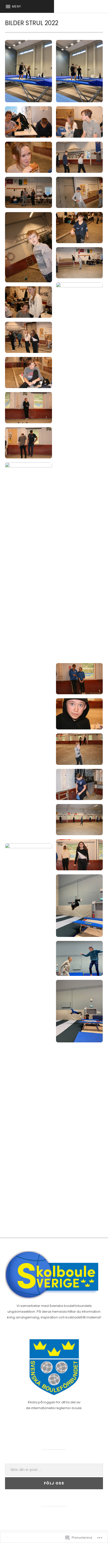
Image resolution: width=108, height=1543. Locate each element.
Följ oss (54, 1483)
